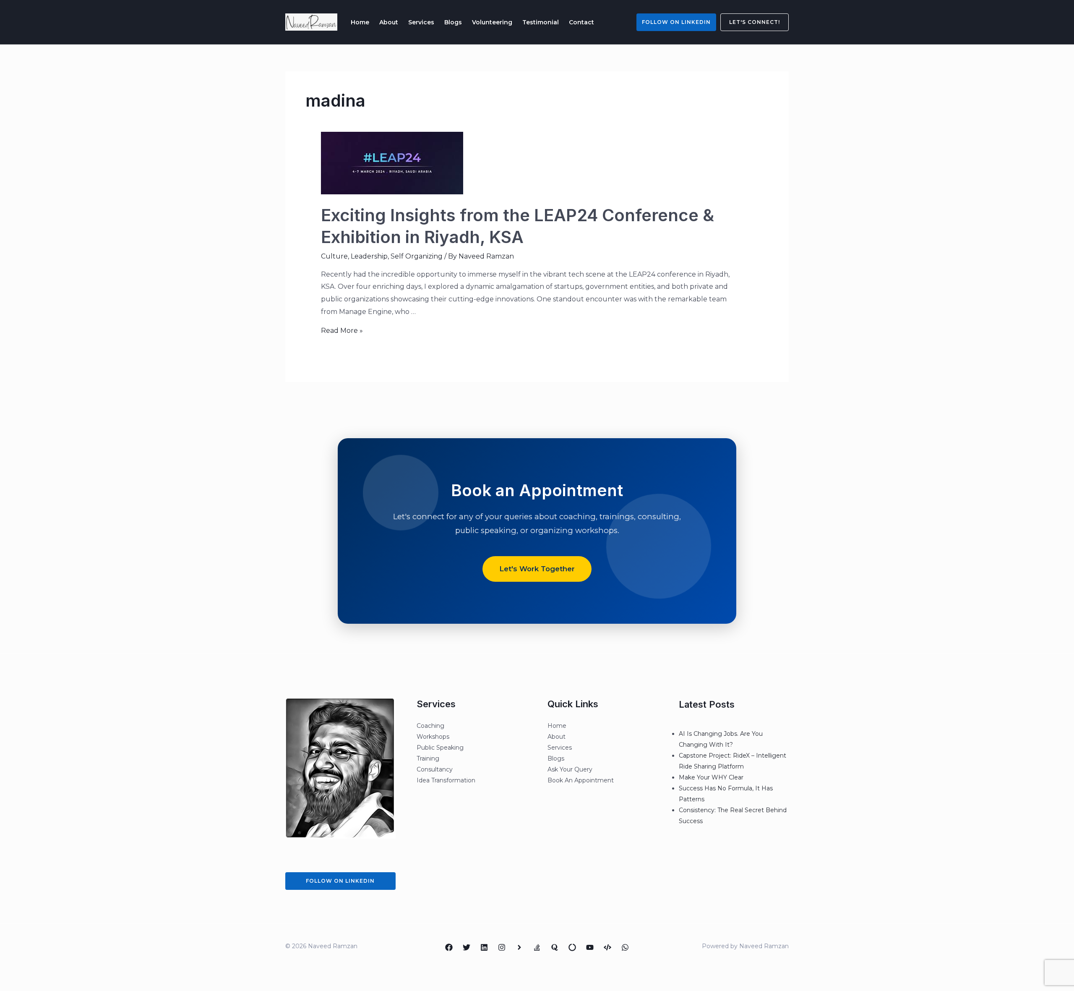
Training (428, 758)
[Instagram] (502, 947)
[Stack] (537, 947)
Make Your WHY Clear (711, 777)
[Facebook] (449, 947)
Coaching (430, 726)
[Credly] (519, 947)
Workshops (433, 736)
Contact (581, 22)
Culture (334, 256)
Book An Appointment (580, 780)
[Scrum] (572, 947)
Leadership (369, 256)
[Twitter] (466, 947)
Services (421, 22)
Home (360, 22)
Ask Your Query (569, 769)
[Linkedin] (484, 947)
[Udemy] (607, 947)
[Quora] (554, 947)
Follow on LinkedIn (676, 22)
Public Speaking (440, 747)
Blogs (453, 22)
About (388, 22)
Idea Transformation (446, 780)
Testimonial (540, 22)
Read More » (342, 331)
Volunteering (492, 22)
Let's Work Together (537, 569)
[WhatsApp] (625, 947)
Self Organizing (417, 256)
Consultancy (435, 769)
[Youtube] (590, 947)
